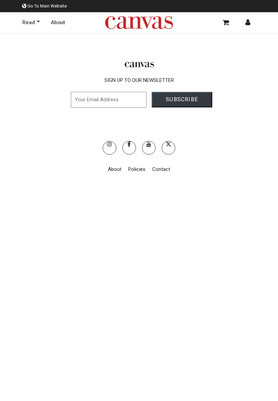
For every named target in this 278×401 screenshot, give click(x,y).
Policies (136, 169)
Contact (161, 169)
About (114, 169)
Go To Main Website (46, 5)
